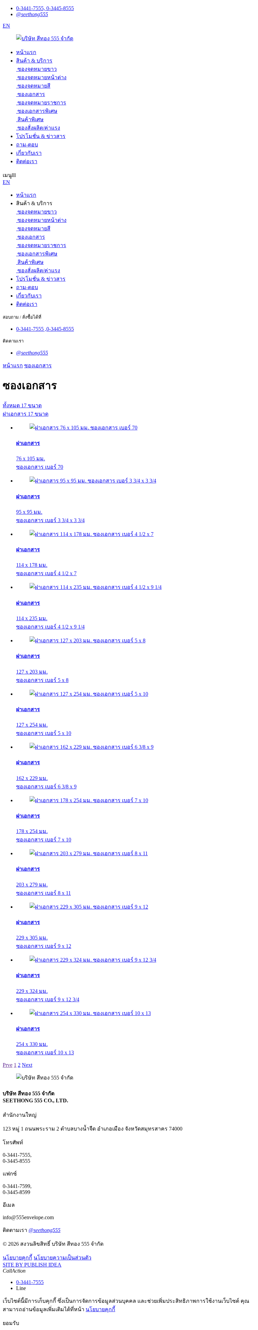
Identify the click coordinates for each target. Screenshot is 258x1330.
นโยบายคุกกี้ (17, 1257)
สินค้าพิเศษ (30, 119)
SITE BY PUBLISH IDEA (32, 1265)
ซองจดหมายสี (33, 86)
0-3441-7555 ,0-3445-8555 (45, 329)
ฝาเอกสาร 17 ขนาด (25, 414)
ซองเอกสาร (31, 94)
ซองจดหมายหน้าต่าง (42, 77)
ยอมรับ (11, 1323)
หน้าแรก (13, 365)
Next (27, 1065)
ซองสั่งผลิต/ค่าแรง (38, 128)
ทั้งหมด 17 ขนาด (22, 405)
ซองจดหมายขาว (37, 69)
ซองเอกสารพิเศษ (37, 111)
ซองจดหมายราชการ (41, 102)
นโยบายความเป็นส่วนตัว (62, 1257)
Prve (7, 1065)
